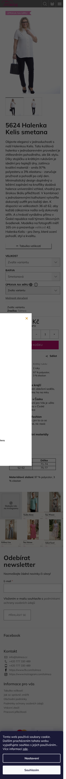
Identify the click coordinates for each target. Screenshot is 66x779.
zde (25, 749)
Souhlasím (31, 770)
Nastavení (32, 758)
